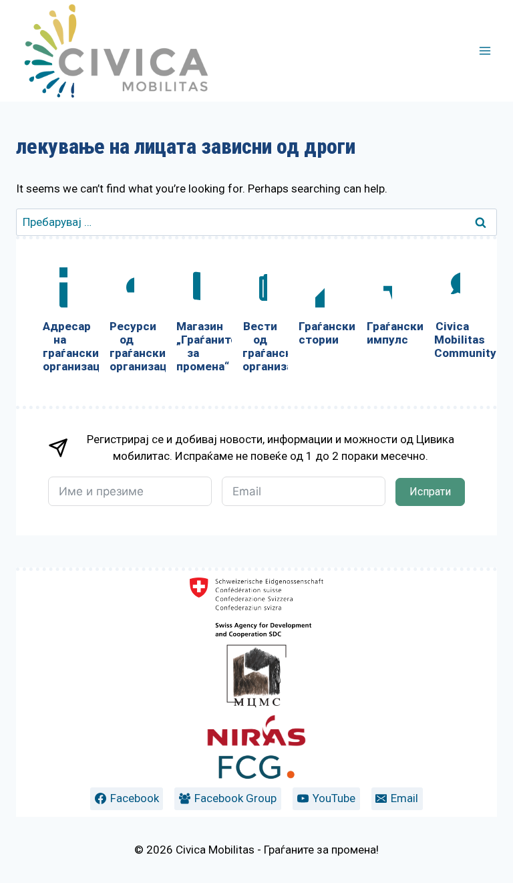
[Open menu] (484, 50)
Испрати (430, 491)
